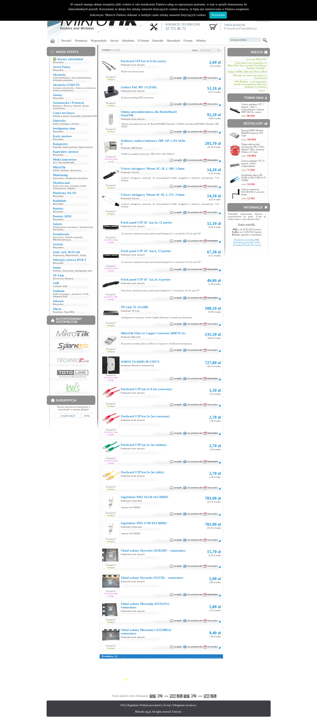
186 (217, 672)
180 (190, 672)
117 (138, 666)
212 (217, 674)
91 (151, 664)
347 (122, 690)
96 (167, 664)
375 (131, 692)
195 (140, 674)
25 (177, 659)
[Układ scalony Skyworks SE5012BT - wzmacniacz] (110, 560)
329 (158, 687)
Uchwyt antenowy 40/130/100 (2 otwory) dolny (252, 192)
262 (208, 679)
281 (176, 682)
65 (187, 661)
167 (131, 672)
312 (199, 684)
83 (125, 664)
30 (193, 659)
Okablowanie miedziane (65, 227)
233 (194, 677)
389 (194, 692)
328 (153, 687)
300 (144, 684)
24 (174, 659)
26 (180, 659)
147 (158, 669)
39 (103, 661)
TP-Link (136, 311)
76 (103, 664)
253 (167, 679)
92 (155, 664)
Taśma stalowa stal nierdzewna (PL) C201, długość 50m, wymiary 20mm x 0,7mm (253, 148)
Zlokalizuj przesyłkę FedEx (247, 242)
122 (160, 666)
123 (165, 666)
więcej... (263, 90)
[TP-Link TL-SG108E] (110, 320)
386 (181, 692)
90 (148, 664)
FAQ (123, 705)
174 (163, 672)
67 (193, 661)
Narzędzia (58, 229)
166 (126, 672)
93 (158, 664)
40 (106, 661)
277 (158, 682)
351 (140, 690)
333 (176, 687)
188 (108, 674)
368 (217, 690)
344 (108, 690)
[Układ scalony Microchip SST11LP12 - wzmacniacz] (110, 615)
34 (206, 659)
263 (212, 679)
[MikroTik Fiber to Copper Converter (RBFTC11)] (110, 347)
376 (135, 692)
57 (161, 661)
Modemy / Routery (62, 106)
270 (126, 682)
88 (142, 664)
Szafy (83, 255)
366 (208, 690)
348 (126, 690)
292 (108, 684)
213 (104, 677)
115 (129, 666)
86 (135, 664)
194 (135, 674)
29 (190, 659)
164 (117, 672)
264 (217, 679)
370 (108, 692)
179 (185, 672)
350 (135, 690)
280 (172, 682)
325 (140, 687)
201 (167, 674)
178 (181, 672)
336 (190, 687)
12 (135, 659)
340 (208, 687)
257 (185, 679)
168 (135, 672)
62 (177, 661)
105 (204, 664)
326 (144, 687)
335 (185, 687)
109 (104, 666)
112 (116, 666)
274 (144, 682)
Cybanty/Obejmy (61, 78)
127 (183, 666)
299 (140, 684)
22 (167, 659)
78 (109, 664)
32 (200, 659)
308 (181, 684)
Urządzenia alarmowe (76, 178)
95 (164, 664)
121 (156, 666)
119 (147, 666)
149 (167, 669)
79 (112, 664)
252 (163, 679)
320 (117, 687)
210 (208, 674)
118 (142, 666)
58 (164, 661)
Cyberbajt (137, 501)
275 (149, 682)
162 (108, 672)
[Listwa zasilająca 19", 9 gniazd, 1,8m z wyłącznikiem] (234, 170)
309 (185, 684)
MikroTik (136, 337)
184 (208, 672)
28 (187, 659)
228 (172, 677)
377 (140, 692)
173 (158, 672)
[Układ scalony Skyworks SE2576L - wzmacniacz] (110, 586)
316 (217, 684)
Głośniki (57, 147)
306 (172, 684)
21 (164, 659)
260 (199, 679)
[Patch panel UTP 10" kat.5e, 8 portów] (110, 292)
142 (135, 669)
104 (199, 664)
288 (208, 682)
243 (122, 679)
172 (153, 672)
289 (212, 682)
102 (190, 664)
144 (144, 669)
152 (181, 669)
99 (177, 664)
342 (217, 687)
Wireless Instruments (143, 365)
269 (122, 682)
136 (108, 669)
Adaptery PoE (60, 296)
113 (121, 666)
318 (108, 687)
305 (167, 684)
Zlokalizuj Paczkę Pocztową (247, 245)
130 (196, 666)
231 (185, 677)
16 (148, 659)
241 (113, 679)
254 (172, 679)
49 (135, 661)
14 (142, 659)
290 (217, 682)
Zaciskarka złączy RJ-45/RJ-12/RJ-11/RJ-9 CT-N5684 (253, 177)
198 (153, 674)
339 (203, 687)
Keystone (58, 312)
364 (199, 690)
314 (208, 684)
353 (149, 690)
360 (181, 690)
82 (122, 664)
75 (219, 661)
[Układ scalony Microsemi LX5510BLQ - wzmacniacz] (110, 641)
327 (149, 687)
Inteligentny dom (83, 271)
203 (176, 674)
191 (122, 674)
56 (158, 661)
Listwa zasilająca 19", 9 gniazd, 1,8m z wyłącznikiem (252, 163)
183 (203, 672)
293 (113, 684)
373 (122, 692)
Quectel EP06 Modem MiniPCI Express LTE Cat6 (252, 133)
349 (131, 690)
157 (203, 669)
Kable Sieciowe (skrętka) (66, 186)
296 (126, 684)
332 (172, 687)
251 (158, 679)
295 (122, 684)
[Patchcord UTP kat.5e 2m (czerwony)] (110, 427)
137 (113, 669)
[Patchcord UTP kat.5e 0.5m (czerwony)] (110, 401)
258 (190, 679)
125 (174, 666)
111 (112, 666)
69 (200, 661)
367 (212, 690)
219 (131, 677)
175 (167, 672)
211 (212, 674)
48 (132, 661)
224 (153, 677)
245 (131, 679)
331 (167, 687)
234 (199, 677)
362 (190, 690)
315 (212, 684)
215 (113, 677)
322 (126, 687)
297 (131, 684)
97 (171, 664)
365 (203, 690)
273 (140, 682)
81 (119, 664)
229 (176, 677)
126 (178, 666)
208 (199, 674)
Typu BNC (69, 312)
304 (163, 684)
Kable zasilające (61, 124)
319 (113, 687)
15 (145, 659)
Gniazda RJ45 (89, 116)
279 (167, 682)
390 (199, 692)
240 (108, 679)
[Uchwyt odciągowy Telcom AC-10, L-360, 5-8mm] (110, 179)
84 (129, 664)
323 (131, 687)
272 (135, 682)
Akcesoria (75, 170)
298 (135, 684)
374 (126, 692)
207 (194, 674)
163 (113, 672)
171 (149, 672)
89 (145, 664)
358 (172, 690)
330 (163, 687)
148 (163, 669)
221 (140, 677)
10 (129, 659)
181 (194, 672)
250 (153, 679)
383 (167, 692)
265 (104, 682)
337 (194, 687)
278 (163, 682)
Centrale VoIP (60, 286)
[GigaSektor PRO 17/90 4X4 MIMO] (110, 534)
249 (149, 679)
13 (138, 659)
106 (208, 664)
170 (144, 672)
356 (163, 690)
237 (212, 677)
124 (169, 666)
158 (208, 669)
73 (213, 661)
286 (199, 682)
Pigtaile (71, 188)
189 (113, 674)
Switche (77, 106)
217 (122, 677)
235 (203, 677)
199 (158, 674)
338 (199, 687)
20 (161, 659)
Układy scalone (61, 116)
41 (109, 661)
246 (135, 679)
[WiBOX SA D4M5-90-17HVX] (110, 373)
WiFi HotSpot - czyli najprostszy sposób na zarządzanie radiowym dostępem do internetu (250, 84)
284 (190, 682)
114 (125, 666)
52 (145, 661)
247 (140, 679)
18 (155, 659)
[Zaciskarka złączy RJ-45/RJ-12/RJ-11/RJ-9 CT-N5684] (234, 184)
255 (176, 679)
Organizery (58, 255)
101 (186, 664)
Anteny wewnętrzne (63, 90)
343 (104, 690)
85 (132, 664)
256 (181, 679)
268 (117, 682)
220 (135, 677)
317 (104, 687)
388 (190, 692)
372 (117, 692)
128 (187, 666)
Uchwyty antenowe (63, 80)
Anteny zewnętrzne (86, 88)
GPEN (56, 170)
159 (212, 669)
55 (155, 661)
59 (167, 661)
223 (149, 677)
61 (174, 661)
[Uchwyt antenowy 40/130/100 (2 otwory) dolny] (236, 198)
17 (151, 659)
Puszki (75, 124)
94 (161, 664)
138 (117, 669)
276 (153, 682)
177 (176, 672)
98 (174, 664)
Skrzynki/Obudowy (81, 78)
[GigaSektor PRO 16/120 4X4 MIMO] (110, 507)
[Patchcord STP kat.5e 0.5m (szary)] (110, 74)
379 (149, 692)
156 (199, 669)
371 (113, 692)
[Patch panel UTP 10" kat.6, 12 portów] (110, 263)
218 (126, 677)
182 (199, 672)
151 (176, 669)
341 (212, 687)
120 (151, 666)
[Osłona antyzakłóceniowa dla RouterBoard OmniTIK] (110, 124)
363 (194, 690)
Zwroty (167, 705)
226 (163, 677)
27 (184, 659)
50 (138, 661)
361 (185, 690)
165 (122, 672)
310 (190, 684)
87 (138, 664)
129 (192, 666)
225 (158, 677)
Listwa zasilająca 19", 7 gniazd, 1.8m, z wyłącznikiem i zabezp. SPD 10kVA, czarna (253, 108)
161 (104, 672)
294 (117, 684)
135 (104, 669)
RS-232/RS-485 (66, 162)
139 (122, 669)
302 (153, 684)
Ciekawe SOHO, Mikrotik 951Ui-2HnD (247, 71)
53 (148, 661)
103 (195, 664)
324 (135, 687)
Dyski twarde (86, 147)
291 (104, 684)
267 (113, 682)
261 (203, 679)
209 (203, 674)
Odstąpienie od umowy (184, 705)
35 (210, 659)
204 (181, 674)
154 (190, 669)
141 (131, 669)
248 (144, 679)
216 (117, 677)
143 (140, 669)
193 (131, 674)
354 (153, 690)
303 (158, 684)
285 (194, 682)
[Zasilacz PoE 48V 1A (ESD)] (110, 100)
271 (131, 682)
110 (108, 666)
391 (203, 692)
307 (176, 684)
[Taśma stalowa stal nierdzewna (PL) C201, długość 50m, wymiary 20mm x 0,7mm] (235, 154)
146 (153, 669)
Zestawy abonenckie (64, 88)
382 (163, 692)
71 (206, 661)
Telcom (135, 172)
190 (117, 674)
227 (167, 677)
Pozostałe (76, 116)
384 (172, 692)
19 (158, 659)
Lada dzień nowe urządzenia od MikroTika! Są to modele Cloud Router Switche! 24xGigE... (247, 65)
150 (172, 669)
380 (153, 692)
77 (106, 664)
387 (185, 692)
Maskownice (72, 255)
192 (126, 674)
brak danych (138, 65)
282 (181, 682)
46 (125, 661)
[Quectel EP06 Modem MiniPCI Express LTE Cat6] (234, 139)
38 (219, 659)
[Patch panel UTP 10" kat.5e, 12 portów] (110, 235)
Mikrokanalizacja (62, 239)
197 (149, 674)
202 (172, 674)
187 (104, 674)
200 (163, 674)
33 (203, 659)
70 (203, 661)
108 (218, 664)
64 (184, 661)
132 (205, 666)
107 (213, 664)
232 (190, 677)
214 (108, 677)
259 (194, 679)
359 (176, 690)
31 (197, 659)
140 (126, 669)
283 (185, 682)
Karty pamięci (70, 147)
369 (104, 692)
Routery (69, 278)
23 (171, 659)
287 (203, 682)
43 (116, 661)
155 (194, 669)
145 (149, 669)
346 (117, 690)
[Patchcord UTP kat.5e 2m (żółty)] (110, 484)
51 (142, 661)
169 (140, 672)
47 (129, 661)
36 (213, 659)
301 (149, 684)
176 (172, 672)
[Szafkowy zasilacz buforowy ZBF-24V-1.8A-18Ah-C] (110, 152)
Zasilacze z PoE (80, 294)
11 (132, 659)
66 (190, 661)
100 (181, 664)
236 (208, 677)
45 (122, 661)
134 (215, 666)
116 (134, 666)
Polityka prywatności (151, 705)
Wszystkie (58, 62)
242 (117, 679)
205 (185, 674)
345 (113, 690)
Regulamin (132, 705)
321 (122, 687)
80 (116, 664)
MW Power (137, 148)
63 (180, 661)
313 (203, 684)
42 (112, 661)
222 (144, 677)
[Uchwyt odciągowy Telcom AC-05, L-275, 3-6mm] (110, 206)
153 (185, 669)
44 (119, 661)
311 (194, 684)
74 (216, 661)
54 (151, 661)
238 (217, 677)
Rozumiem (218, 15)
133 (210, 666)
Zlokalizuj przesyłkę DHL (247, 239)
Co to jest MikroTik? (256, 59)
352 (144, 690)
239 (104, 679)
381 (158, 692)
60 (171, 661)
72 (210, 661)
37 (216, 659)
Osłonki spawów (73, 237)
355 (158, 690)
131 (201, 666)
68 (197, 661)
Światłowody (86, 227)
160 (217, 669)
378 (144, 692)
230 (181, 677)
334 (181, 687)
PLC (55, 162)
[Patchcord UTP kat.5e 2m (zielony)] (110, 456)
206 (190, 674)
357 (167, 690)
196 (144, 674)
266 (108, 682)
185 (212, 672)
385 (176, 692)
